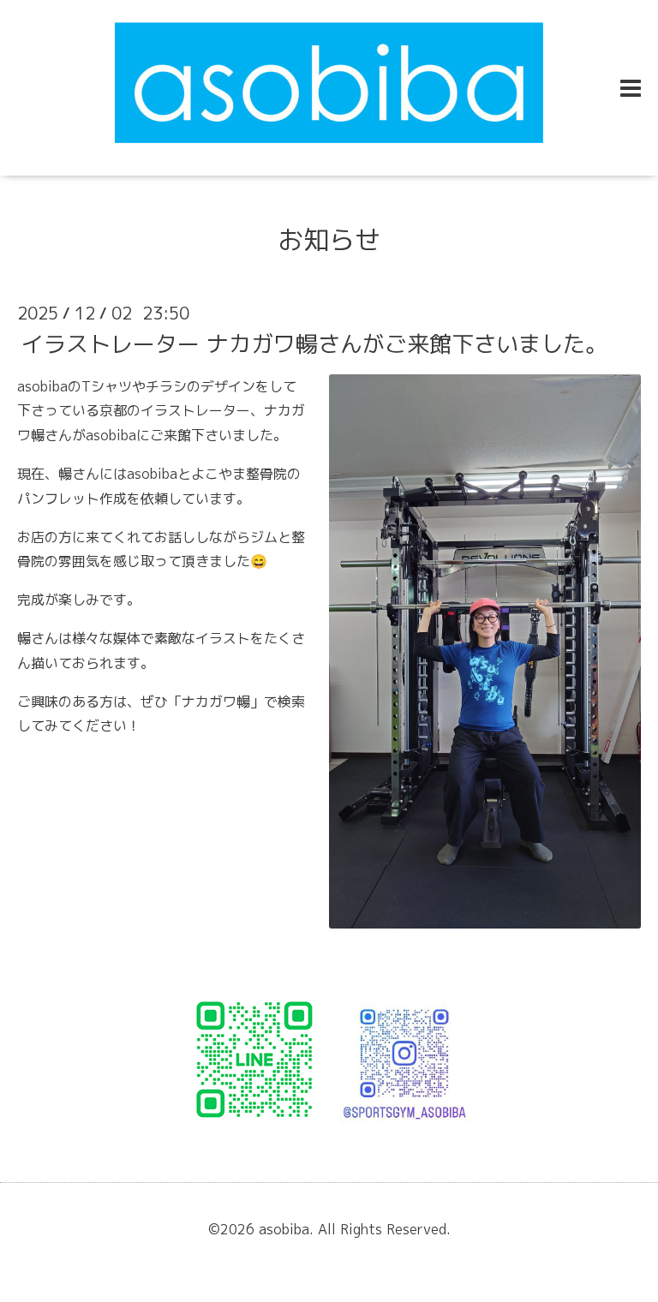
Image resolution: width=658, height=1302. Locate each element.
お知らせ (329, 240)
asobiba (284, 1229)
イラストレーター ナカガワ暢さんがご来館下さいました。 (314, 342)
